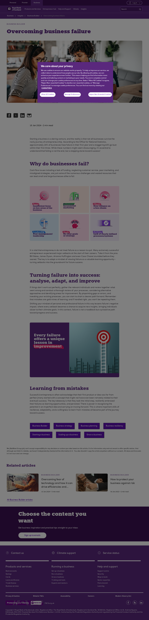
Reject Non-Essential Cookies (100, 94)
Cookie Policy (47, 88)
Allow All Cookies (47, 94)
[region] (75, 82)
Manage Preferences (72, 94)
